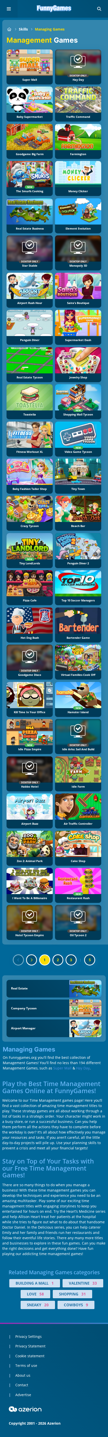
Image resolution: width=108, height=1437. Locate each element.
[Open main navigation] (9, 9)
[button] (99, 9)
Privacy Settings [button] (28, 1336)
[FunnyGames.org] (9, 29)
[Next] (31, 959)
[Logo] (54, 9)
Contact (21, 1385)
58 (41, 1293)
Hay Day (83, 1068)
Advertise (23, 1394)
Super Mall (62, 1068)
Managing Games (50, 29)
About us (22, 1375)
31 (83, 1293)
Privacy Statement (30, 1346)
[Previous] (18, 959)
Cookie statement (29, 1355)
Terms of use (26, 1365)
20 (46, 1304)
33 (94, 1283)
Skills (23, 29)
